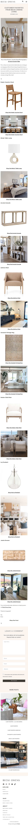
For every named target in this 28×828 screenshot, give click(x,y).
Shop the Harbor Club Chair (14, 428)
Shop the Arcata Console (14, 233)
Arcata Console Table (14, 61)
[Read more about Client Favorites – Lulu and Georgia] (14, 706)
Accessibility (6, 819)
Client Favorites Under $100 (14, 730)
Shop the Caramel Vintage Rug (14, 363)
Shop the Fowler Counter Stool (14, 112)
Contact (5, 812)
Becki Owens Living (7, 607)
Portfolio (5, 791)
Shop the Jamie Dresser (14, 570)
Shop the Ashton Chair (14, 298)
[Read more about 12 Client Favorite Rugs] (14, 754)
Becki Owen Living (8, 803)
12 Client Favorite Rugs (14, 770)
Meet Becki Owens (7, 808)
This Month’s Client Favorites (14, 734)
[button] (22, 2)
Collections (6, 800)
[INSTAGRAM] (6, 784)
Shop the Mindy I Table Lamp (14, 168)
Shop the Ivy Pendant (14, 492)
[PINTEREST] (9, 784)
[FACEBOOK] (3, 784)
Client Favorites (14, 726)
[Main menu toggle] (26, 1)
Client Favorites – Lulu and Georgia (14, 721)
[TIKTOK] (15, 784)
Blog (4, 789)
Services (5, 810)
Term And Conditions (8, 817)
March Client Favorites (14, 738)
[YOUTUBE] (12, 784)
